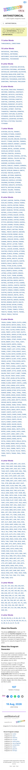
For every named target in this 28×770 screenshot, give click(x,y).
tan (15, 593)
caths (19, 412)
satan (19, 402)
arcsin (3, 280)
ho (18, 623)
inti (18, 558)
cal (2, 605)
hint (15, 464)
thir (14, 531)
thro (19, 531)
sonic (9, 392)
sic (15, 607)
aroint (3, 227)
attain (15, 227)
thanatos (5, 111)
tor (2, 598)
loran (12, 385)
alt (12, 607)
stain (3, 327)
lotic (18, 385)
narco (3, 438)
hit (18, 600)
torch (13, 322)
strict (3, 207)
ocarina (11, 136)
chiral (3, 256)
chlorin (4, 182)
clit (2, 524)
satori (14, 304)
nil (25, 607)
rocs (20, 568)
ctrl (7, 536)
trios (23, 453)
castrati (4, 114)
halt (23, 517)
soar (7, 490)
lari (23, 524)
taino (14, 405)
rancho (10, 210)
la (25, 620)
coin (22, 512)
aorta (14, 344)
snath (24, 366)
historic (4, 92)
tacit (18, 356)
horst (14, 383)
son (6, 595)
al (2, 620)
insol (14, 429)
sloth (23, 332)
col (2, 586)
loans (3, 436)
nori (2, 529)
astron (10, 283)
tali (6, 531)
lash (3, 515)
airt (2, 522)
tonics (15, 309)
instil (21, 295)
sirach (20, 273)
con (23, 595)
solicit (3, 141)
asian (18, 395)
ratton (9, 261)
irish (19, 397)
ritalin (9, 170)
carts (14, 412)
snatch (15, 232)
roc (2, 603)
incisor (4, 144)
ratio (13, 354)
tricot (9, 232)
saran (9, 390)
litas (8, 385)
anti (11, 481)
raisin (21, 237)
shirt (18, 373)
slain (23, 390)
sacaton (4, 160)
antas (3, 409)
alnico (9, 253)
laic (19, 464)
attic (14, 371)
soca (23, 570)
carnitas (20, 111)
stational (13, 69)
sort (15, 476)
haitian (4, 168)
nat (5, 607)
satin (3, 342)
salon (3, 373)
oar (2, 610)
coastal (11, 153)
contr (14, 422)
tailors (10, 190)
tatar (19, 405)
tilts (23, 448)
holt (6, 476)
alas (3, 500)
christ (23, 268)
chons (8, 417)
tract (8, 337)
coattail (4, 102)
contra (10, 207)
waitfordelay (16, 741)
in (9, 620)
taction (18, 146)
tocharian (13, 79)
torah (23, 405)
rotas (22, 443)
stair (3, 366)
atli (14, 534)
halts (3, 426)
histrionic (14, 54)
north (8, 358)
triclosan (21, 81)
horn (3, 478)
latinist (11, 109)
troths (15, 314)
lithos (14, 297)
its (12, 603)
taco (20, 573)
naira (24, 436)
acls (23, 531)
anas (19, 505)
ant (6, 590)
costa (22, 329)
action (15, 207)
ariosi (15, 280)
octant (4, 200)
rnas (12, 539)
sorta (13, 446)
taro (7, 464)
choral (10, 203)
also (12, 485)
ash (24, 603)
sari (7, 493)
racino (21, 300)
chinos (16, 290)
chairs (15, 287)
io (14, 618)
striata (4, 190)
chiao (14, 414)
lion (23, 485)
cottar (4, 246)
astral (4, 212)
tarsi (19, 346)
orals (18, 441)
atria (14, 380)
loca (7, 527)
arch (12, 502)
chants (22, 287)
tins (14, 575)
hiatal (9, 258)
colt (3, 498)
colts (3, 422)
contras (4, 185)
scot (7, 471)
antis (8, 409)
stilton (4, 173)
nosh (3, 565)
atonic (21, 220)
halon (14, 424)
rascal (4, 205)
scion (18, 361)
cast (24, 481)
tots (11, 578)
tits (18, 575)
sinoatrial (5, 59)
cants (9, 412)
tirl (20, 485)
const (8, 422)
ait (12, 593)
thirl (3, 378)
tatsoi (19, 307)
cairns (21, 283)
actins (3, 278)
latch (13, 332)
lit (13, 595)
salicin (10, 139)
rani (6, 507)
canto (8, 344)
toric (24, 392)
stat (11, 573)
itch (23, 498)
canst (3, 412)
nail (6, 498)
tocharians (14, 59)
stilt (3, 329)
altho (12, 329)
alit (6, 522)
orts (7, 568)
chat (3, 481)
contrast (19, 92)
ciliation (4, 74)
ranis (13, 443)
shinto (14, 273)
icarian (10, 168)
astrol (4, 283)
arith (18, 409)
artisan (4, 139)
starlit (17, 136)
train (13, 363)
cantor (10, 200)
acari (13, 378)
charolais (20, 76)
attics (16, 283)
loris (24, 322)
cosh (7, 524)
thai (7, 541)
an (5, 618)
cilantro (19, 114)
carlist (10, 165)
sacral (22, 222)
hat (12, 590)
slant (14, 358)
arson (13, 337)
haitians (19, 106)
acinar (3, 253)
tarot (8, 332)
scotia (9, 205)
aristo (21, 280)
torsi (3, 453)
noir (23, 527)
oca (9, 605)
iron (7, 505)
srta (3, 541)
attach (9, 237)
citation (11, 99)
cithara (11, 134)
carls (19, 380)
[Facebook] (7, 696)
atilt (13, 342)
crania (21, 241)
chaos (13, 327)
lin (25, 590)
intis (23, 429)
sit (23, 605)
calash (4, 224)
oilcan (20, 258)
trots (3, 455)
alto (19, 490)
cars (7, 548)
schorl (15, 249)
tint (2, 473)
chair (17, 329)
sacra (18, 388)
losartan (12, 119)
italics (16, 158)
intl (22, 558)
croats (9, 270)
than (23, 468)
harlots (12, 185)
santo (3, 390)
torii (3, 395)
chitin (16, 251)
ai (2, 623)
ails (2, 544)
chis (20, 548)
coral (13, 346)
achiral (4, 175)
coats (14, 419)
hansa (8, 397)
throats (4, 192)
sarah (14, 402)
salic (24, 351)
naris (14, 438)
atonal (15, 253)
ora (22, 588)
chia (22, 522)
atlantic (19, 104)
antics (21, 278)
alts (11, 534)
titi (11, 515)
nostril (16, 141)
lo (11, 623)
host (18, 483)
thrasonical (6, 43)
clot (22, 483)
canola (4, 285)
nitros (3, 300)
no (17, 620)
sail (2, 495)
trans (13, 453)
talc (20, 502)
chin (24, 495)
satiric (22, 148)
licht (8, 434)
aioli (7, 407)
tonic (3, 354)
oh (20, 620)
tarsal (21, 205)
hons (24, 556)
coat (16, 471)
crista (3, 258)
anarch (10, 217)
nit (12, 588)
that (16, 493)
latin (8, 400)
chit (22, 476)
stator (9, 234)
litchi (9, 212)
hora (16, 524)
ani (2, 593)
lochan (22, 210)
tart (11, 505)
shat (15, 529)
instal (16, 295)
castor (4, 251)
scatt (13, 373)
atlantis (4, 106)
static (21, 217)
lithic (20, 212)
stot (16, 502)
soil (15, 505)
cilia (3, 356)
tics (6, 575)
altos (17, 407)
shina (3, 405)
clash (8, 354)
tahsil (3, 266)
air (15, 590)
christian (5, 79)
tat (19, 603)
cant (16, 500)
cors (8, 553)
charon (17, 268)
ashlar (10, 239)
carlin (16, 203)
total (23, 346)
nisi (14, 483)
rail (15, 507)
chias (19, 414)
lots (19, 527)
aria (2, 468)
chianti (16, 165)
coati (22, 342)
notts (18, 400)
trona (3, 349)
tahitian (18, 109)
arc (21, 600)
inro (11, 510)
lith (2, 510)
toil (2, 483)
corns (3, 424)
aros (3, 546)
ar (19, 618)
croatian (12, 106)
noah (3, 539)
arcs (23, 544)
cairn (9, 322)
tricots (11, 192)
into (15, 510)
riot (24, 488)
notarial (4, 97)
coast (17, 363)
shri (14, 570)
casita (9, 287)
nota (7, 565)
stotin (9, 307)
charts (4, 290)
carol (19, 344)
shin (16, 485)
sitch (19, 390)
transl (21, 312)
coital (14, 256)
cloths (4, 292)
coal (24, 466)
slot (3, 519)
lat (19, 593)
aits (10, 544)
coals (8, 419)
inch (19, 466)
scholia (18, 153)
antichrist (5, 56)
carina (3, 241)
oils (2, 568)
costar (21, 256)
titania (17, 160)
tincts (3, 309)
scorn (3, 371)
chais (24, 380)
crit (24, 553)
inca (15, 536)
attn (12, 546)
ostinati (20, 119)
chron (23, 395)
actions (11, 175)
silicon (17, 151)
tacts (3, 448)
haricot (10, 144)
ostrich (11, 146)
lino (2, 527)
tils (10, 575)
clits (24, 417)
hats (3, 556)
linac (13, 434)
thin (18, 517)
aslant (9, 227)
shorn (3, 346)
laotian (23, 168)
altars (9, 278)
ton (11, 600)
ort (15, 600)
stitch (3, 222)
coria (19, 422)
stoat (14, 339)
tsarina (4, 148)
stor (22, 473)
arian (13, 395)
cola (3, 493)
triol (19, 453)
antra (22, 378)
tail (15, 517)
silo (11, 490)
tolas (17, 451)
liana (3, 332)
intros (3, 297)
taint (18, 332)
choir (3, 325)
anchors (4, 177)
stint (8, 378)
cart (11, 468)
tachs (18, 446)
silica (21, 234)
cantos (22, 285)
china (23, 349)
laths (3, 434)
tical (3, 368)
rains (8, 443)
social (16, 239)
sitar (14, 390)
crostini (19, 116)
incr (11, 558)
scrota (4, 263)
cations (19, 180)
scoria (10, 220)
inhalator (12, 74)
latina (20, 270)
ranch (19, 337)
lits (2, 563)
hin (16, 586)
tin (8, 600)
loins (14, 436)
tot (9, 586)
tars (11, 531)
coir (7, 519)
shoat (19, 371)
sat (9, 603)
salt (23, 505)
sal (13, 605)
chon (3, 551)
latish (15, 237)
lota (15, 527)
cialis (3, 270)
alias (13, 368)
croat (3, 397)
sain (15, 466)
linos (3, 385)
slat (12, 500)
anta (11, 498)
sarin (8, 446)
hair (20, 500)
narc (10, 563)
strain (22, 200)
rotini (8, 304)
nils (18, 563)
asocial (17, 156)
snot (3, 464)
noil (2, 512)
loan (12, 488)
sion (24, 539)
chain (23, 368)
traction (12, 89)
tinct (8, 329)
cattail (23, 156)
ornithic (4, 94)
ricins (3, 304)
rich (2, 507)
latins (9, 273)
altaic (14, 266)
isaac (24, 397)
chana (3, 414)
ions (2, 561)
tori (2, 578)
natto (19, 438)
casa (7, 488)
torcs (23, 451)
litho (24, 339)
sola (20, 478)
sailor (15, 215)
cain (18, 534)
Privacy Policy (16, 762)
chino (3, 383)
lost (15, 481)
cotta (3, 339)
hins (11, 556)
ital (10, 561)
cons (20, 551)
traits (15, 312)
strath (10, 251)
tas (9, 598)
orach (14, 334)
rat (22, 593)
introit (11, 151)
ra (10, 618)
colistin (12, 116)
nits (22, 563)
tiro (15, 490)
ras (15, 603)
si (6, 623)
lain (24, 500)
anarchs (18, 175)
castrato (19, 94)
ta (16, 623)
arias (13, 409)
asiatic (3, 165)
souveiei (14, 739)
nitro (22, 385)
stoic (19, 358)
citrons (18, 182)
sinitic (22, 170)
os (24, 618)
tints (3, 451)
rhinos (9, 302)
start (9, 351)
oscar (3, 402)
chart (9, 349)
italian (16, 168)
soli (7, 517)
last (11, 478)
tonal (19, 392)
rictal (3, 249)
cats (22, 534)
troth (8, 366)
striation (13, 67)
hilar (24, 334)
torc (15, 515)
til (22, 603)
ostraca (19, 185)
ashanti (18, 163)
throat (16, 217)
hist (10, 519)
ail (2, 600)
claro (8, 383)
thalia (3, 275)
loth (11, 517)
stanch (15, 246)
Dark (17, 766)
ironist (17, 144)
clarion (4, 146)
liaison (23, 144)
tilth (23, 325)
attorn (21, 251)
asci (15, 468)
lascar (9, 249)
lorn (19, 507)
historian (21, 69)
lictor (14, 244)
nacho (18, 436)
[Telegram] (18, 696)
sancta (16, 261)
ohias (8, 441)
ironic (15, 234)
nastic (14, 258)
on (7, 618)
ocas (21, 565)
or (4, 623)
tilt (23, 507)
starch (16, 222)
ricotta (4, 187)
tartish (4, 153)
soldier (14, 734)
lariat (21, 239)
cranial (4, 136)
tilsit (9, 275)
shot (19, 510)
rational (12, 97)
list (6, 512)
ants (14, 544)
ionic (3, 363)
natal (9, 334)
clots (3, 419)
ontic (13, 441)
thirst (20, 244)
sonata (4, 215)
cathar (10, 268)
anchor (21, 232)
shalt (18, 375)
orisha (16, 300)
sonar (3, 392)
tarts (18, 448)
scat (23, 464)
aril (19, 498)
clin (11, 551)
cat (16, 595)
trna (16, 573)
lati (18, 561)
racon (3, 388)
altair (19, 266)
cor (9, 595)
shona (8, 405)
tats (3, 575)
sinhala (16, 170)
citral (9, 256)
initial (10, 148)
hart (20, 481)
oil (25, 600)
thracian (12, 111)
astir (24, 371)
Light (14, 766)
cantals (12, 180)
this (7, 466)
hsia (10, 536)
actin (17, 378)
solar (7, 375)
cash (7, 510)
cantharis (14, 72)
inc (18, 590)
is (8, 623)
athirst (4, 156)
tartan (3, 234)
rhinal (21, 227)
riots (18, 443)
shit (10, 570)
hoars (14, 426)
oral (7, 495)
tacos (23, 446)
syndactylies (15, 745)
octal (3, 441)
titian (9, 266)
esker (14, 736)
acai (19, 541)
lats (22, 561)
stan (7, 573)
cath (12, 548)
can (19, 586)
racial (3, 229)
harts (8, 426)
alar (14, 473)
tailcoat (18, 121)
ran (2, 595)
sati (7, 570)
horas (19, 426)
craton (4, 295)
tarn (7, 468)
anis (14, 522)
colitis (10, 131)
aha (5, 593)
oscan (23, 400)
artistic (11, 94)
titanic (9, 141)
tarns (13, 448)
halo (3, 488)
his (6, 603)
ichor (19, 339)
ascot (8, 380)
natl (15, 563)
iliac (22, 363)
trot (7, 515)
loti (6, 563)
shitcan (11, 187)
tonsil (3, 244)
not (16, 605)
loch (3, 505)
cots (16, 553)
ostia (24, 441)
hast (24, 502)
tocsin (16, 224)
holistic (19, 102)
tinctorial (14, 51)
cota (12, 553)
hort (3, 558)
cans (3, 548)
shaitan (23, 139)
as (5, 620)
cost (7, 485)
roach (7, 356)
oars (12, 565)
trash (3, 322)
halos (19, 424)
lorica (21, 224)
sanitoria (5, 81)
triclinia (4, 76)
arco (19, 544)
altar (9, 361)
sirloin (16, 139)
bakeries (14, 737)
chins (24, 414)
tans (24, 573)
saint (23, 375)
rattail (22, 158)
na (17, 618)
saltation (22, 72)
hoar (11, 493)
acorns (20, 275)
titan (14, 361)
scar (23, 510)
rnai (7, 539)
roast (18, 351)
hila (7, 556)
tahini (14, 307)
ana (18, 607)
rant (11, 466)
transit (17, 131)
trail (17, 342)
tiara (8, 363)
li (12, 618)
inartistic (22, 56)
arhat (3, 380)
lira (18, 512)
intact (9, 229)
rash (3, 466)
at (13, 623)
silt (19, 468)
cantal (10, 285)
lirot (17, 434)
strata (15, 212)
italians (4, 109)
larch (19, 366)
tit (6, 588)
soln (3, 573)
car (18, 588)
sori (10, 483)
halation (4, 89)
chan (17, 548)
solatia (11, 160)
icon (19, 515)
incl (7, 558)
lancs (3, 400)
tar (19, 595)
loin (11, 464)
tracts (4, 312)
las (9, 588)
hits (15, 556)
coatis (9, 292)
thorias (17, 190)
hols (19, 556)
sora (3, 485)
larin (24, 383)
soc (12, 586)
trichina (4, 99)
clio (2, 536)
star (15, 478)
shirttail (20, 74)
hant (11, 524)
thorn (23, 373)
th (7, 620)
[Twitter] (11, 696)
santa (23, 388)
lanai (23, 431)
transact (20, 89)
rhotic (15, 302)
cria (20, 553)
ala (22, 590)
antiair (11, 177)
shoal (13, 366)
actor (3, 334)
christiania (16, 43)
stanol (20, 304)
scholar (4, 151)
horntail (11, 92)
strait (21, 246)
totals (21, 309)
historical (5, 54)
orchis (15, 241)
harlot (21, 249)
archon (10, 222)
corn (12, 471)
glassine (14, 748)
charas (22, 253)
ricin (13, 388)
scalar (4, 203)
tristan (10, 173)
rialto (21, 302)
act (9, 607)
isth (6, 561)
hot (9, 593)
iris (24, 493)
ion (22, 607)
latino (3, 273)
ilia (20, 524)
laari (8, 431)
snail (19, 325)
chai (18, 522)
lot (2, 607)
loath (23, 356)
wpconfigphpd (16, 743)
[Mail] (22, 696)
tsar (3, 471)
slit (10, 473)
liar (7, 478)
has (2, 588)
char (7, 500)
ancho (22, 407)
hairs (9, 424)
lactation (5, 69)
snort (8, 342)
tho (6, 598)
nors (23, 536)
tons (22, 575)
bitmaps (14, 750)
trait (8, 373)
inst (15, 558)
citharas (4, 116)
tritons (18, 192)
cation (21, 215)
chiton (16, 220)
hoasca (10, 295)
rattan (15, 229)
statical (19, 97)
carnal (4, 239)
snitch (14, 263)
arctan (10, 280)
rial (23, 490)
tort (3, 502)
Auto (11, 766)
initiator (21, 67)
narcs (9, 438)
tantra (16, 200)
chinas (10, 290)
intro (3, 431)
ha (14, 620)
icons (9, 429)
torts (8, 453)
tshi (15, 541)
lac (19, 598)
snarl (8, 339)
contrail (11, 102)
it (21, 618)
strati (20, 263)
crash (3, 361)
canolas (4, 180)
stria (14, 351)
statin (3, 307)
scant (8, 327)
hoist (3, 358)
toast (13, 375)
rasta (9, 402)
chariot (18, 134)
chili (3, 375)
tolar (12, 451)
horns (3, 429)
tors (7, 578)
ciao (7, 551)
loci (10, 527)
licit (13, 349)
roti (24, 568)
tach (24, 529)
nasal (24, 327)
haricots (4, 119)
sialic (9, 263)
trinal (3, 232)
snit (18, 570)
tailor (20, 229)
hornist (4, 158)
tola (21, 488)
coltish (10, 156)
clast (19, 417)
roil (24, 478)
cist (2, 476)
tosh (16, 488)
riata (9, 388)
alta (6, 534)
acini (3, 407)
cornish (23, 165)
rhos (16, 568)
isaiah (14, 270)
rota (3, 490)
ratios (3, 302)
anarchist (5, 67)
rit (6, 586)
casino (10, 224)
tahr (20, 493)
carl (15, 495)
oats (16, 565)
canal (3, 351)
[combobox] (14, 23)
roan (15, 498)
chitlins (12, 114)
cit (16, 598)
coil (10, 512)
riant (18, 368)
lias (18, 536)
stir (6, 483)
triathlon (13, 81)
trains (9, 312)
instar (3, 217)
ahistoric (21, 79)
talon (3, 344)
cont (3, 553)
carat (13, 356)
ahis (23, 541)
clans (14, 417)
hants (14, 397)
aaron (7, 395)
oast (11, 507)
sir (5, 600)
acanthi (17, 173)
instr (19, 429)
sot (13, 598)
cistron (11, 182)
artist (9, 244)
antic (23, 361)
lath (7, 502)
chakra (14, 747)
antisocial (5, 51)
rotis (3, 446)
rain (18, 473)
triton (15, 210)
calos (23, 409)
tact (18, 519)
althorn (4, 134)
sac (6, 605)
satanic (16, 148)
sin (20, 605)
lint (18, 476)
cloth (19, 322)
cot (15, 588)
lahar (13, 431)
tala (3, 531)
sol (6, 610)
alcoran (11, 163)
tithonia (4, 123)
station (4, 131)
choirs (22, 290)
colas (19, 419)
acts (23, 519)
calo (20, 546)
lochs (8, 436)
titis (7, 451)
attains (18, 177)
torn (7, 481)
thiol (14, 392)
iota (23, 515)
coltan (15, 292)
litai (21, 434)
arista (9, 241)
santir (21, 261)
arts (7, 546)
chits (3, 417)
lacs (14, 561)
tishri (14, 275)
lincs (13, 400)
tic (9, 590)
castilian (12, 76)
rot (22, 586)
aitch (18, 349)
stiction (11, 121)
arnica (3, 237)
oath (11, 495)
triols (9, 314)
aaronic (4, 163)
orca (11, 529)
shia (20, 539)
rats (11, 568)
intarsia (4, 104)
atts (16, 546)
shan (16, 539)
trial (9, 346)
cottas (21, 292)
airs (6, 544)
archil (21, 207)
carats (4, 287)
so (2, 618)
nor (22, 598)
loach (24, 358)
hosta (19, 383)
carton (4, 220)
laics (18, 431)
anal (3, 517)
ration (15, 205)
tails (8, 448)
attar (19, 334)
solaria (17, 187)
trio (24, 471)
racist (3, 261)
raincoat (11, 104)
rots (3, 570)
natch (8, 325)
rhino (19, 327)
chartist (18, 99)
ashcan (4, 268)
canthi (16, 285)
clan (20, 495)
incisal (10, 158)
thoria (22, 203)
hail (20, 471)
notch (13, 325)
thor (11, 541)
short (9, 371)
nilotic (3, 170)
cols (15, 551)
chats (9, 414)
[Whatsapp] (15, 696)
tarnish (23, 141)
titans (9, 309)
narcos (21, 297)
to (12, 620)
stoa (20, 529)
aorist (3, 210)
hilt (6, 473)
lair (14, 519)
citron (10, 215)
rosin (3, 337)
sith (10, 476)
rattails (4, 121)
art (2, 590)
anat (10, 522)
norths (10, 300)
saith (24, 354)
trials (3, 314)
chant (8, 368)
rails (3, 443)
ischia (9, 297)
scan (14, 512)
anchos (16, 278)
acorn (18, 354)
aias (2, 534)
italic (9, 246)
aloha (12, 407)
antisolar (5, 72)
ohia (7, 529)
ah (23, 620)
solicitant (14, 56)
